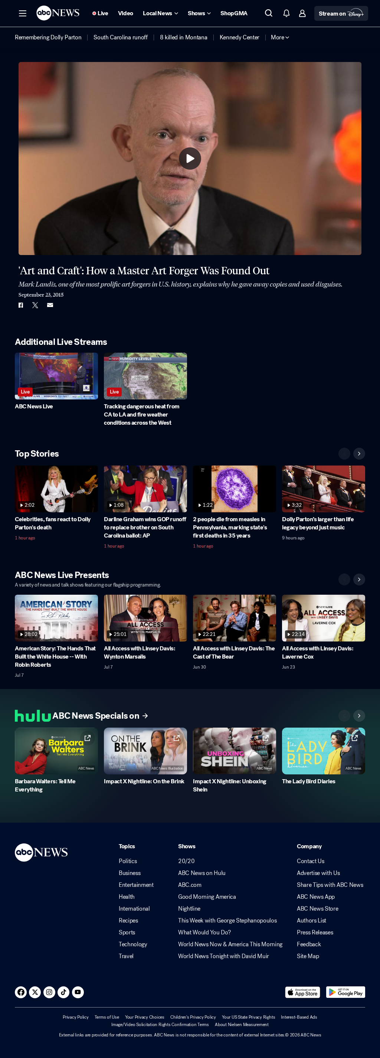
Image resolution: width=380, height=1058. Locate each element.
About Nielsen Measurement (242, 1024)
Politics (128, 861)
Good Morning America (207, 897)
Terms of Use (107, 1017)
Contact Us (310, 861)
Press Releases (315, 932)
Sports (127, 932)
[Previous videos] (344, 454)
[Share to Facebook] (20, 305)
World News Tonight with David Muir (223, 956)
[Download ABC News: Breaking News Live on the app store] (303, 992)
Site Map (308, 956)
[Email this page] (50, 305)
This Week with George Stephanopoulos (227, 921)
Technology (133, 944)
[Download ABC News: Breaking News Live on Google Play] (345, 992)
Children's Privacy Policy (193, 1017)
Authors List (311, 921)
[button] (22, 13)
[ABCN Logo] (57, 13)
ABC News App (316, 897)
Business (129, 873)
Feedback (309, 944)
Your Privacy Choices (144, 1017)
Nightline (189, 909)
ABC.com (190, 885)
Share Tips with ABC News (330, 885)
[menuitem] (48, 37)
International (134, 909)
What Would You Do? (204, 932)
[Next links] (359, 716)
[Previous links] (344, 716)
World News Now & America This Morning (230, 944)
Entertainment (136, 885)
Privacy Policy (76, 1017)
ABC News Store (317, 909)
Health (127, 897)
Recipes (128, 921)
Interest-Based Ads (299, 1017)
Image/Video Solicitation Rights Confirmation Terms (160, 1024)
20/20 (186, 861)
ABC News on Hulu (202, 873)
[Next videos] (359, 454)
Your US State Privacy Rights (248, 1017)
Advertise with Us (318, 873)
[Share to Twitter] (35, 305)
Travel (126, 956)
